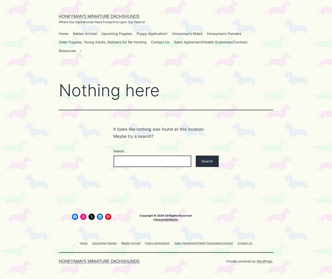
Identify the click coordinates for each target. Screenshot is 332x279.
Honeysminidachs (166, 219)
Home (63, 34)
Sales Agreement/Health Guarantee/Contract (210, 42)
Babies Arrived (85, 34)
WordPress (264, 261)
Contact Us (160, 42)
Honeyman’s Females (224, 34)
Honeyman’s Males (187, 34)
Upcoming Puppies (116, 34)
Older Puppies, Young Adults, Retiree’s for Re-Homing (102, 42)
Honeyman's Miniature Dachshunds (99, 16)
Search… (119, 151)
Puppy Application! (152, 34)
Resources (67, 51)
